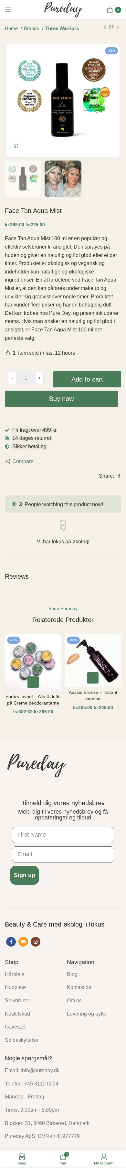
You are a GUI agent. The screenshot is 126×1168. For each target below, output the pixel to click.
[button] (33, 682)
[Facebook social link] (119, 476)
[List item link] (31, 974)
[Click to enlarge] (16, 145)
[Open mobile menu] (8, 9)
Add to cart (87, 379)
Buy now (61, 398)
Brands (32, 28)
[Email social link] (23, 942)
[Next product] (118, 27)
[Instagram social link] (35, 942)
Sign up (24, 875)
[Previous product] (105, 27)
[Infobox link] (63, 533)
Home (12, 28)
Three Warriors (62, 28)
